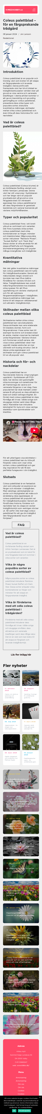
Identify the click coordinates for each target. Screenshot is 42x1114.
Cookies (21, 1091)
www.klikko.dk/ (23, 1065)
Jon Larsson (25, 34)
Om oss (21, 1084)
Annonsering (21, 1078)
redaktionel (8, 38)
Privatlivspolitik (24, 1111)
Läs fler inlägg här (21, 654)
